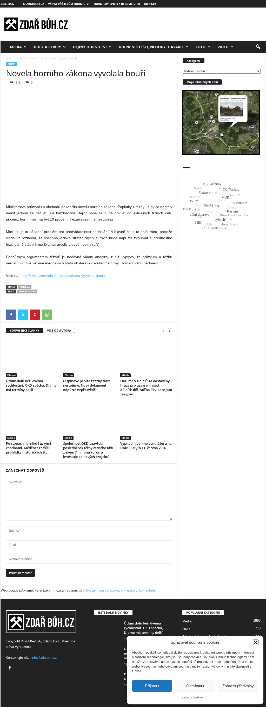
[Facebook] (11, 315)
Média (16, 46)
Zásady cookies (193, 697)
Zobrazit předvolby (238, 686)
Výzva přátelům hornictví (69, 4)
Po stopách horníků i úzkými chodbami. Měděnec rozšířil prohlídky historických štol (28, 448)
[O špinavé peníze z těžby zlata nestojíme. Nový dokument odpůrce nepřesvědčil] (89, 357)
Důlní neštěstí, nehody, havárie (151, 46)
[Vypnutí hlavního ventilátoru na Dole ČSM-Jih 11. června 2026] (146, 420)
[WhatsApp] (47, 315)
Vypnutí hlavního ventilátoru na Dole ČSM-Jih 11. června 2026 (146, 445)
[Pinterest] (35, 315)
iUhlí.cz (24, 287)
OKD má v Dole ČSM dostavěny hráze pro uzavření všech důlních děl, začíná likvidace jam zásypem (146, 387)
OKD (186, 629)
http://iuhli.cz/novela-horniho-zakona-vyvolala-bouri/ (63, 275)
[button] (255, 642)
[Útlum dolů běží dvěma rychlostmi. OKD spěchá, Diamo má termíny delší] (32, 357)
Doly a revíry (47, 46)
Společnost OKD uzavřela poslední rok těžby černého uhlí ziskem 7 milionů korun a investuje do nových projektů (88, 450)
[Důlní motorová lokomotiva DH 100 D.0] (107, 681)
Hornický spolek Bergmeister (117, 4)
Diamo (11, 375)
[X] (23, 315)
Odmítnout (195, 686)
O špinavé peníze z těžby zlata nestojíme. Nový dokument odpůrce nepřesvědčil (87, 385)
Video (223, 46)
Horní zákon (27, 291)
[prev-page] (163, 330)
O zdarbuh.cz (33, 4)
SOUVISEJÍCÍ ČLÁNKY (24, 330)
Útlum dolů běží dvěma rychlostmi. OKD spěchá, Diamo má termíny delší (31, 385)
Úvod (9, 58)
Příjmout (152, 686)
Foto (200, 46)
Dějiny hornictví (90, 46)
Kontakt (151, 4)
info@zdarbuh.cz (44, 658)
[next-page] (169, 330)
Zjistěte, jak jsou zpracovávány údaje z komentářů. (117, 590)
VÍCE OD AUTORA (59, 330)
